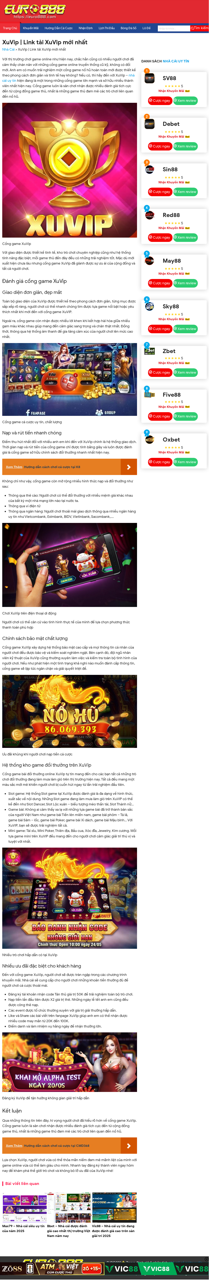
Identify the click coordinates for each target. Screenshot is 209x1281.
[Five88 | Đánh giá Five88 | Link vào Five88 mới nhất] (149, 394)
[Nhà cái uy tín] (34, 18)
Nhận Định (86, 28)
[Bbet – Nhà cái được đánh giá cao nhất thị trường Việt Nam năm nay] (70, 1222)
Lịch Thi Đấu (107, 28)
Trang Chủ (10, 28)
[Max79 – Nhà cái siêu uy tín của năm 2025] (25, 1222)
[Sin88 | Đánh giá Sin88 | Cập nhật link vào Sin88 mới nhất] (149, 169)
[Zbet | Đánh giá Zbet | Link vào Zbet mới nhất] (149, 351)
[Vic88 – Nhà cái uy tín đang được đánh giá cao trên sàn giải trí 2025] (114, 1222)
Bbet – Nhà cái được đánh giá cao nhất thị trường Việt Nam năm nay (68, 1231)
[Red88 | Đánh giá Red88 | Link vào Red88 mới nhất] (149, 215)
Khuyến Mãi (31, 28)
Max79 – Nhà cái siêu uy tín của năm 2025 (23, 1228)
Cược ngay (161, 100)
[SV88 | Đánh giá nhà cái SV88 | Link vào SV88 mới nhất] (149, 78)
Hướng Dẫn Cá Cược (59, 28)
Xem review (187, 100)
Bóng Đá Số (128, 28)
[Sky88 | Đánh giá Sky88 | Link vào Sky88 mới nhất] (149, 306)
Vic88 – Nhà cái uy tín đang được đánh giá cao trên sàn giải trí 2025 (113, 1231)
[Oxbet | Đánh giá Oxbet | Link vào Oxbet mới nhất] (149, 439)
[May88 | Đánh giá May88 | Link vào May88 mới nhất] (149, 261)
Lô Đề (146, 28)
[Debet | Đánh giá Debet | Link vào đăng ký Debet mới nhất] (149, 124)
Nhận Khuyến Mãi (171, 91)
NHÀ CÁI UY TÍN (176, 61)
